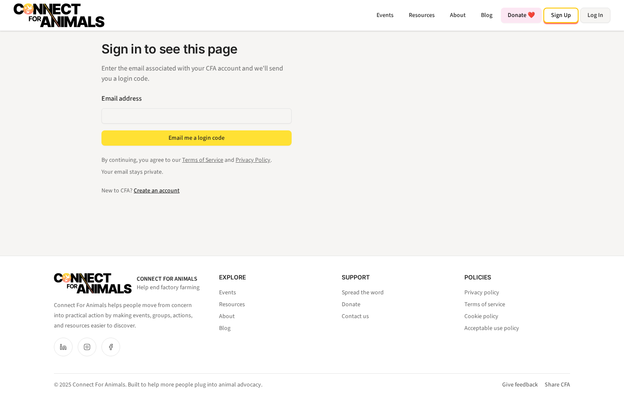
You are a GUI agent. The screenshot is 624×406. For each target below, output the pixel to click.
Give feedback (520, 385)
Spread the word (363, 292)
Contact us (355, 316)
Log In (595, 15)
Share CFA (557, 385)
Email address (121, 98)
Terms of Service (202, 160)
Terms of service (484, 304)
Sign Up (561, 15)
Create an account (157, 190)
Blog (486, 15)
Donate (351, 304)
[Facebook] (110, 347)
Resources (422, 15)
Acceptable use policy (491, 328)
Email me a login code (197, 138)
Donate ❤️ (521, 15)
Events (385, 15)
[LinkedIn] (63, 347)
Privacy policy (481, 292)
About (458, 15)
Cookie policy (481, 316)
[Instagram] (87, 347)
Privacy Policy (253, 160)
